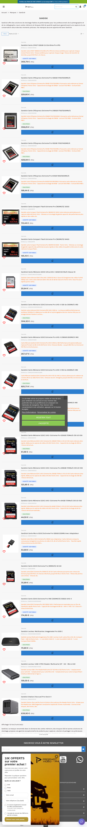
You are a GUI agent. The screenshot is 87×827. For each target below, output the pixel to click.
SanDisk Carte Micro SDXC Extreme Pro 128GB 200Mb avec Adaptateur (50, 533)
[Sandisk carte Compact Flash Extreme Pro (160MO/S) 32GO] (13, 217)
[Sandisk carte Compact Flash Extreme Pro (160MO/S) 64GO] (13, 250)
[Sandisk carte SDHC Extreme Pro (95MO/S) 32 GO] (13, 576)
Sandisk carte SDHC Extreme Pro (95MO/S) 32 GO (41, 566)
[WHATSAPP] (79, 759)
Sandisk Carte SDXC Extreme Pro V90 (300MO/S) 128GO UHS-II (46, 599)
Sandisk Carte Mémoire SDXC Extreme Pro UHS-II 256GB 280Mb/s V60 (49, 337)
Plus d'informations (29, 412)
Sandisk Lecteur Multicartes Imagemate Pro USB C (41, 631)
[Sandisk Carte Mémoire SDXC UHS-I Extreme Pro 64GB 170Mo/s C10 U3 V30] (13, 511)
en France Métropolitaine (43, 1)
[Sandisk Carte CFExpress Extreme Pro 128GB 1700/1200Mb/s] (13, 88)
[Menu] (4, 7)
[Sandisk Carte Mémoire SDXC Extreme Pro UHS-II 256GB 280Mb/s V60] (13, 348)
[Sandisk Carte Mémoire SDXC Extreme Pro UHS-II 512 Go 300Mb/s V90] (13, 380)
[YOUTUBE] (65, 759)
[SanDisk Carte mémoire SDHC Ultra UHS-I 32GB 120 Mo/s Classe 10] (13, 282)
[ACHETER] (52, 66)
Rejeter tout (43, 417)
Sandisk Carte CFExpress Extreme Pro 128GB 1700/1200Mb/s (45, 78)
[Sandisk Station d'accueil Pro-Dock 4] (13, 707)
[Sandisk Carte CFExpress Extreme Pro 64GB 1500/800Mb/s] (13, 185)
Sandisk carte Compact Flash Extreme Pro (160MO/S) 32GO (45, 207)
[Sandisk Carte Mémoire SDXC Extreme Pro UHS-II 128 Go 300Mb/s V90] (13, 315)
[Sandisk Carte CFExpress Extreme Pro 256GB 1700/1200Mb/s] (13, 121)
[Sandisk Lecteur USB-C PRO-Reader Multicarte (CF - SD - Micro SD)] (13, 674)
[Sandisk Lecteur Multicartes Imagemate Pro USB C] (13, 642)
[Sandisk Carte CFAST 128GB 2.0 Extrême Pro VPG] (13, 56)
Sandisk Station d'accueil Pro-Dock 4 (36, 697)
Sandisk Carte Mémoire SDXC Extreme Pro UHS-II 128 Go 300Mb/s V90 (49, 305)
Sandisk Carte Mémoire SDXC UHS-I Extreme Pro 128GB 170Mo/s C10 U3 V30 (51, 435)
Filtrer (5, 34)
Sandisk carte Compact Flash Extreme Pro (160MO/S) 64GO (45, 239)
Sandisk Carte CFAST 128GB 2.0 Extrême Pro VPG (40, 45)
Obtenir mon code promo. (15, 819)
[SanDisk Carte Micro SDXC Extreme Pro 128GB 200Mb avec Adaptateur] (13, 544)
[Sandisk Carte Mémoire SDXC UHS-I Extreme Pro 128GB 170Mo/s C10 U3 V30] (13, 446)
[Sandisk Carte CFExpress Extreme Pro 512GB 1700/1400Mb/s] (13, 154)
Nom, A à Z (13, 34)
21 (82, 34)
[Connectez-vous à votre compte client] (81, 6)
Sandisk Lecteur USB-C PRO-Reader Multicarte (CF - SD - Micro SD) (48, 664)
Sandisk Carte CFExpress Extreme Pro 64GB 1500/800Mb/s (45, 176)
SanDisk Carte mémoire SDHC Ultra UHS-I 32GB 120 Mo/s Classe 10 (48, 272)
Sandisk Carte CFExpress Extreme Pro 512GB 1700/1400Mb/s (45, 143)
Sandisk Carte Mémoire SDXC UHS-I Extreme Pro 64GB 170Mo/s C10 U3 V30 (51, 501)
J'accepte (43, 423)
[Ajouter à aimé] (4, 63)
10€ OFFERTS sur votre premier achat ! (15, 761)
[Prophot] (29, 7)
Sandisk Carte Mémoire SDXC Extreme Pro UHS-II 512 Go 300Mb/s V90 (49, 370)
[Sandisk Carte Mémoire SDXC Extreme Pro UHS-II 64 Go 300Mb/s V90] (13, 413)
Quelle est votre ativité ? (13, 781)
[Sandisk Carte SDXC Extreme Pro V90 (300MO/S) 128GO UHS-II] (13, 609)
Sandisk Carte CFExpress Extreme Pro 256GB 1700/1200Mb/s (46, 111)
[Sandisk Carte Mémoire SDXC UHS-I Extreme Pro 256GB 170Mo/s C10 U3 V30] (13, 478)
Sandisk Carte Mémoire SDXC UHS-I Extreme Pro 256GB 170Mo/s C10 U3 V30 (52, 468)
